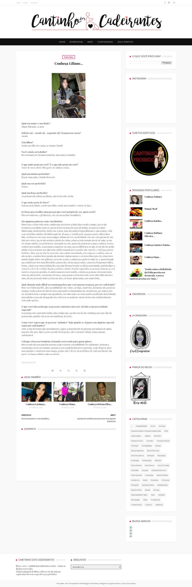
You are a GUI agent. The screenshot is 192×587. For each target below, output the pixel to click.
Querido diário (148, 485)
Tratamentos (136, 505)
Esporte (158, 460)
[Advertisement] (69, 455)
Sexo (90, 42)
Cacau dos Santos (128, 583)
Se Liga (156, 490)
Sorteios (161, 495)
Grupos (145, 470)
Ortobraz (165, 480)
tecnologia (135, 500)
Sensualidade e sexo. (139, 495)
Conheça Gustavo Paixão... (157, 245)
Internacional (136, 475)
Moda (145, 480)
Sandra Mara (136, 490)
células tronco (137, 441)
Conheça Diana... (67, 404)
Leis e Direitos (125, 42)
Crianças (134, 446)
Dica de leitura (137, 455)
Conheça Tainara (153, 196)
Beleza (148, 436)
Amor (152, 426)
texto (145, 500)
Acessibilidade (141, 426)
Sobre (25, 3)
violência (159, 505)
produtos (135, 485)
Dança (158, 446)
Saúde (147, 490)
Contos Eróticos (163, 441)
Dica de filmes (153, 451)
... (131, 426)
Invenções (149, 475)
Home (18, 3)
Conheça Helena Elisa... (100, 404)
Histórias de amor (159, 470)
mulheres (154, 480)
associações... (136, 436)
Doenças (150, 455)
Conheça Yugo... (152, 257)
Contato (34, 3)
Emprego (135, 460)
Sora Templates (71, 583)
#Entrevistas (29, 362)
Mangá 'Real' (151, 208)
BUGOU (157, 436)
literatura (135, 480)
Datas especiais (137, 451)
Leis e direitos (162, 475)
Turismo (148, 505)
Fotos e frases (163, 465)
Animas (162, 426)
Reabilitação (163, 485)
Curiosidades (105, 42)
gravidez (134, 470)
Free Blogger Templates (88, 583)
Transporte (155, 500)
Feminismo (149, 465)
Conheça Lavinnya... (36, 404)
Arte (166, 431)
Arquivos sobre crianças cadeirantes (146, 431)
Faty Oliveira (136, 465)
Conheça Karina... (153, 220)
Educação (161, 455)
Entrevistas (76, 42)
